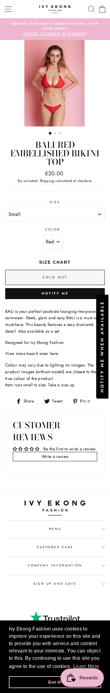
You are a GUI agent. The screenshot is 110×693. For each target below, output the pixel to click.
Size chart (55, 262)
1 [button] (50, 133)
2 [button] (55, 133)
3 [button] (60, 133)
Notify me (55, 293)
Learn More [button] (86, 666)
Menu (55, 529)
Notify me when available (102, 346)
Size (55, 202)
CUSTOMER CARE (55, 547)
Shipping (47, 180)
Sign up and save (55, 583)
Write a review (55, 456)
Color (52, 229)
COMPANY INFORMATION (55, 565)
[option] (55, 29)
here (54, 353)
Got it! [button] (55, 682)
